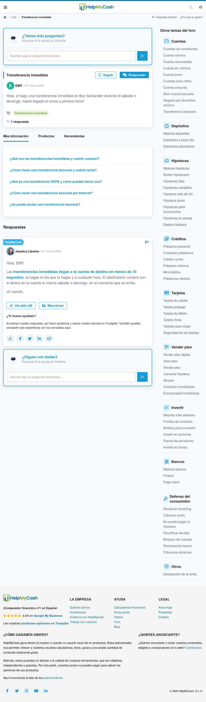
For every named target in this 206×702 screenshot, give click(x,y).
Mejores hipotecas (176, 168)
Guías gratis (122, 612)
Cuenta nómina (174, 55)
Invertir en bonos (175, 447)
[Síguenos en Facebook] (7, 691)
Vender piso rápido (176, 354)
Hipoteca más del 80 (178, 194)
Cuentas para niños (177, 81)
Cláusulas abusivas (177, 552)
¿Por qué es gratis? (191, 17)
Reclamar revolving (177, 508)
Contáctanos (78, 612)
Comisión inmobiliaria (179, 386)
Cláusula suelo (174, 515)
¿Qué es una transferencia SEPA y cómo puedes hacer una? (56, 181)
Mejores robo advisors (179, 415)
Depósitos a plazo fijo (178, 140)
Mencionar (55, 305)
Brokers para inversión (179, 428)
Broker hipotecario (176, 174)
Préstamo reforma (176, 265)
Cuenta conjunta (175, 87)
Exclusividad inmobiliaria (181, 393)
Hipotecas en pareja (177, 218)
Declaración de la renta (180, 574)
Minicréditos (172, 272)
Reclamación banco (177, 545)
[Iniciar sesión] (201, 7)
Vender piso (171, 367)
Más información (16, 136)
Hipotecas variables (177, 187)
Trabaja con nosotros (83, 622)
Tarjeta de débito (175, 313)
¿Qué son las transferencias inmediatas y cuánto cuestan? (54, 158)
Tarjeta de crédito (175, 300)
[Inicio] (96, 7)
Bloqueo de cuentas (177, 539)
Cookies (164, 617)
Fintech (168, 475)
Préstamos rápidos (176, 278)
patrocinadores (52, 678)
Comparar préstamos (178, 252)
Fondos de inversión (178, 421)
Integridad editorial (166, 17)
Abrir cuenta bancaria (178, 93)
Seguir (107, 75)
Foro (13, 17)
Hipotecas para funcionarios (174, 209)
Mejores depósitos (176, 133)
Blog (117, 627)
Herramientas (74, 136)
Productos (46, 136)
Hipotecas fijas (173, 181)
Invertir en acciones (177, 434)
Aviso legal (165, 607)
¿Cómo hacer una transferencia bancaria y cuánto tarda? (53, 170)
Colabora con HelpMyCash (87, 617)
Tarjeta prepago (174, 307)
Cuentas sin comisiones (180, 48)
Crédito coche (173, 259)
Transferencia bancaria (179, 111)
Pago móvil (171, 482)
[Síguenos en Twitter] (17, 691)
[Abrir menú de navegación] (5, 7)
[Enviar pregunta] (142, 56)
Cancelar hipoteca (176, 374)
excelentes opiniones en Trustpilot (45, 623)
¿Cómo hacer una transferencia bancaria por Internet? (51, 193)
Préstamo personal (176, 246)
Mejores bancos (174, 469)
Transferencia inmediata (30, 113)
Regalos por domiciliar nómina (179, 102)
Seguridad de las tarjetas (181, 332)
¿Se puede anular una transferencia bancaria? (45, 204)
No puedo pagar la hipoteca (176, 524)
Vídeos (118, 617)
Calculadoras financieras (129, 607)
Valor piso (170, 361)
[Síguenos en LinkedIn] (46, 691)
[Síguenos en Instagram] (27, 691)
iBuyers (168, 380)
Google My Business (48, 616)
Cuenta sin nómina (176, 68)
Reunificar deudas (176, 533)
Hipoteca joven (174, 200)
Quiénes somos (80, 607)
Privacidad (165, 612)
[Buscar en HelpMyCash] (191, 7)
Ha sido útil (23, 305)
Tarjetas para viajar (177, 326)
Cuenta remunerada (177, 61)
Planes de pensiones (178, 440)
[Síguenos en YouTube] (36, 691)
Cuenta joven (172, 74)
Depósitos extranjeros (179, 146)
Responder (137, 75)
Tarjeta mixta (172, 319)
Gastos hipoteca (174, 224)
